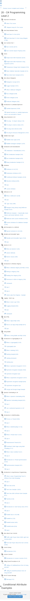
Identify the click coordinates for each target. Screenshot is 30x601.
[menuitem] (1, 4)
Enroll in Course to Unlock (15, 597)
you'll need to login (21, 594)
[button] (1, 1)
